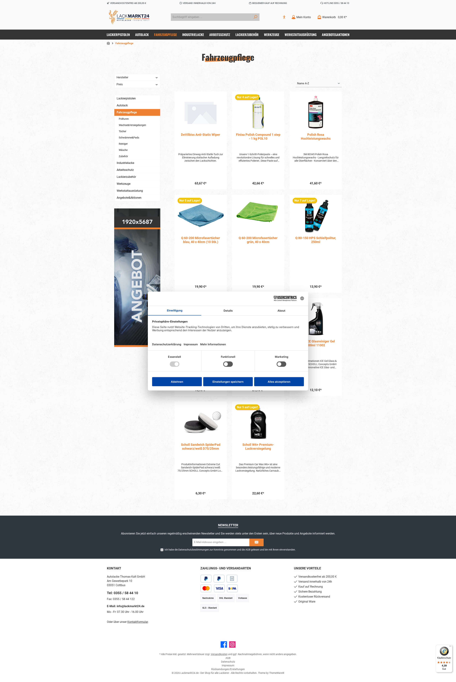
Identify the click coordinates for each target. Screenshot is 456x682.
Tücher (122, 131)
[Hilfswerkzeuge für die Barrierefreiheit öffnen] (284, 17)
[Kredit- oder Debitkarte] (212, 588)
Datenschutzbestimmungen (193, 549)
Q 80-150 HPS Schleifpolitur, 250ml (315, 240)
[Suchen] (255, 17)
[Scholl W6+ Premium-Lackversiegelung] (258, 422)
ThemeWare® (276, 672)
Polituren (124, 118)
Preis (119, 84)
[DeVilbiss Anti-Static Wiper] (201, 112)
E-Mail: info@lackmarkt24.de (125, 606)
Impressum (228, 665)
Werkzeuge (123, 183)
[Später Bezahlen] (219, 579)
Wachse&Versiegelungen (132, 125)
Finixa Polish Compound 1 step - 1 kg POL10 (258, 136)
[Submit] (256, 542)
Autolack (122, 105)
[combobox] (211, 17)
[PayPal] (206, 579)
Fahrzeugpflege (127, 112)
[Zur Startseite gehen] (129, 17)
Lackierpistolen (126, 98)
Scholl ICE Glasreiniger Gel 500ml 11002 (315, 343)
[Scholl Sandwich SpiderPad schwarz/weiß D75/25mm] (201, 422)
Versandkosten (219, 654)
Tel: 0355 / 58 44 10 (122, 593)
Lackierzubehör (126, 177)
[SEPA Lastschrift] (232, 588)
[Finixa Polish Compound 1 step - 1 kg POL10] (258, 112)
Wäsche (123, 150)
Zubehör (123, 156)
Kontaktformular (137, 622)
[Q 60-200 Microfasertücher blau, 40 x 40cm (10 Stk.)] (201, 215)
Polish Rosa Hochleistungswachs (316, 136)
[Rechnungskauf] (232, 579)
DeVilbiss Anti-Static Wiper (200, 134)
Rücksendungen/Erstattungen (228, 669)
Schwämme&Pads (129, 137)
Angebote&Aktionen (129, 197)
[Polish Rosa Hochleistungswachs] (316, 112)
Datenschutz (228, 661)
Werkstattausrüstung (130, 190)
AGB (247, 549)
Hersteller (122, 77)
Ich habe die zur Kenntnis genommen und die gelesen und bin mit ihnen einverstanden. (230, 549)
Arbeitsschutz (125, 170)
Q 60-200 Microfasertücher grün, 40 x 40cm (258, 240)
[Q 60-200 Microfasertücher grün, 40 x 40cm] (258, 215)
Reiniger (123, 143)
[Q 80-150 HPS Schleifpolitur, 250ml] (316, 215)
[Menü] (450, 647)
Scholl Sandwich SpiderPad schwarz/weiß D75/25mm (200, 446)
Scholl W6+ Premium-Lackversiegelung (258, 446)
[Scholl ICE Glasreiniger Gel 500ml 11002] (316, 319)
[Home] (108, 43)
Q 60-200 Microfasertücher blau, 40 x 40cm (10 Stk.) (200, 240)
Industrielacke (125, 163)
